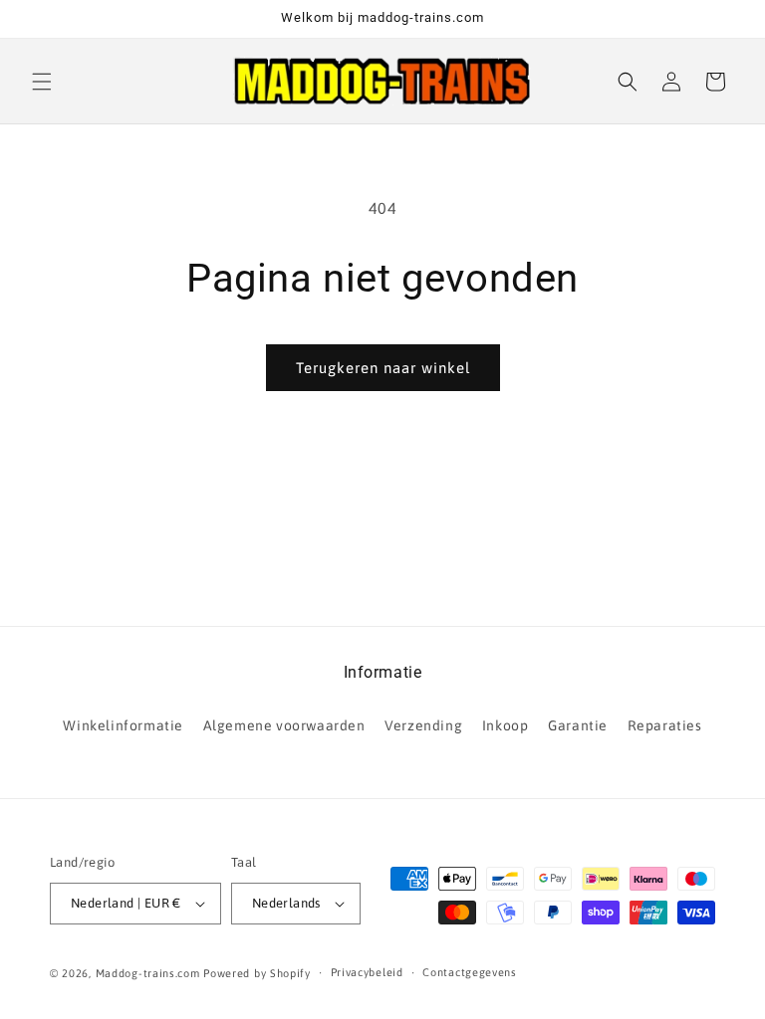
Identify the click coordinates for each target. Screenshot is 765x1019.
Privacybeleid (367, 972)
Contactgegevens (469, 972)
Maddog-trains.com (148, 973)
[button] (42, 81)
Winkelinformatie (123, 725)
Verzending (423, 725)
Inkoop (505, 725)
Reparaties (665, 725)
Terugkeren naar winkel (383, 367)
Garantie (578, 725)
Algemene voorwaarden (284, 725)
